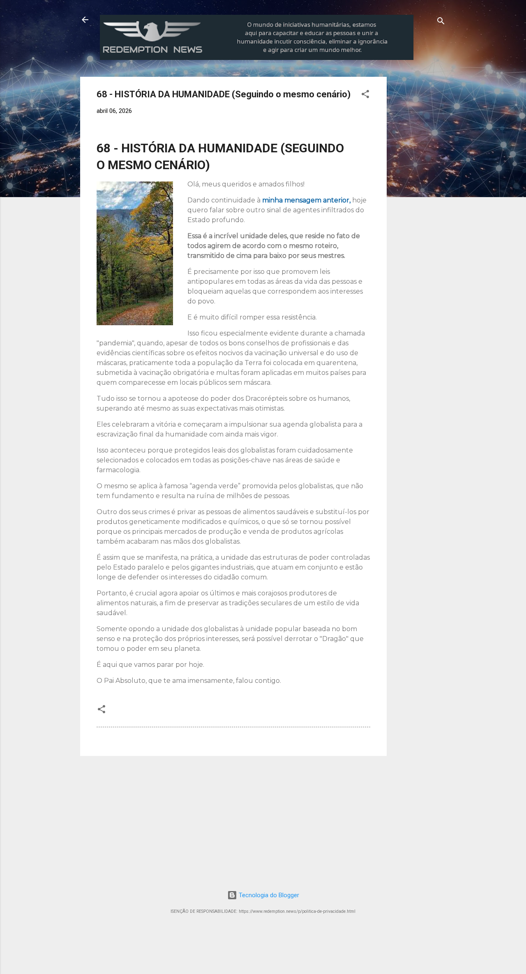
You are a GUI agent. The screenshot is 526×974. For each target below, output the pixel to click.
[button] (365, 95)
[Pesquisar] (441, 22)
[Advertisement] (455, 128)
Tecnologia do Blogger (268, 895)
